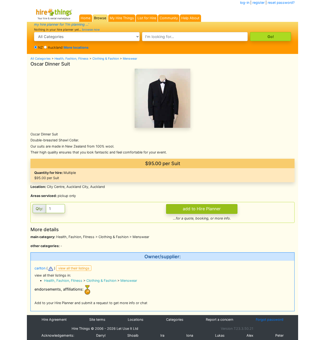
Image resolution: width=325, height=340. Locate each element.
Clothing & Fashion (105, 58)
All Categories (40, 58)
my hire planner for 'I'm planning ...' (61, 24)
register (258, 2)
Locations (135, 319)
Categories (174, 319)
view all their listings (73, 268)
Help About (190, 18)
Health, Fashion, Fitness (71, 58)
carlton (39, 268)
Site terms (97, 319)
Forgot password (269, 319)
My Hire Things (122, 18)
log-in (244, 2)
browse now (91, 29)
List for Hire (147, 18)
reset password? (281, 2)
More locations (76, 47)
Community (169, 18)
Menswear (130, 58)
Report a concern (219, 319)
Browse (100, 18)
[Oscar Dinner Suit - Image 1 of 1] (162, 98)
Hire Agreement (54, 319)
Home (85, 18)
